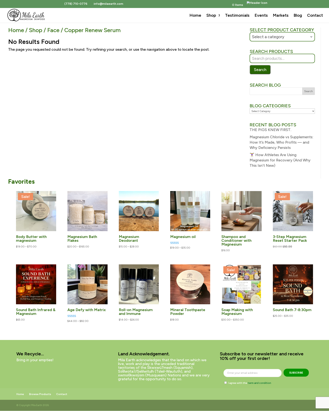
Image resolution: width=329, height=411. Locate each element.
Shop (211, 16)
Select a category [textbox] (268, 36)
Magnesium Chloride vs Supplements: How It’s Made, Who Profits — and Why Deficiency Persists (281, 142)
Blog (298, 16)
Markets (280, 16)
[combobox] (282, 36)
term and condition (259, 383)
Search (260, 69)
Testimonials (237, 16)
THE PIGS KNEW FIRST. (270, 129)
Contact (315, 16)
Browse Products (40, 394)
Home (195, 16)
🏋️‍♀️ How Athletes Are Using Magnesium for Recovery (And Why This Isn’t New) (280, 160)
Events (261, 16)
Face (53, 30)
